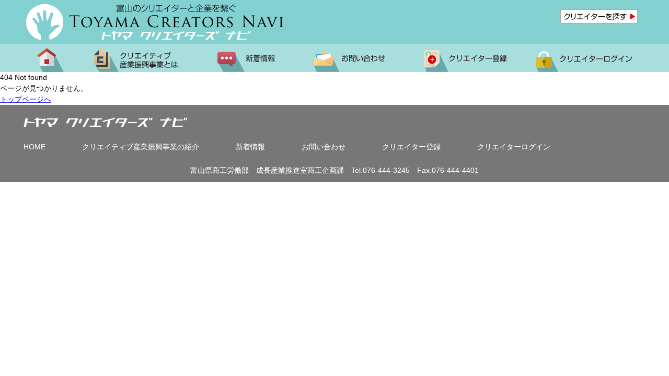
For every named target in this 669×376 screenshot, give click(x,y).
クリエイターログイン (513, 147)
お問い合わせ (323, 147)
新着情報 (250, 147)
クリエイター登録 (411, 147)
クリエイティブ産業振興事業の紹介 (140, 147)
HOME (34, 147)
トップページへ (25, 99)
